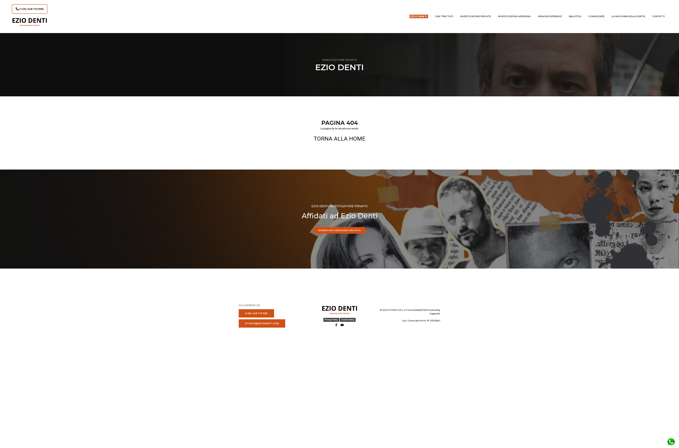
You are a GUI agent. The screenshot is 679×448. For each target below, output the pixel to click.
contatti (658, 16)
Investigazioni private (475, 16)
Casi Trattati (444, 16)
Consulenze (596, 16)
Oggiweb (435, 313)
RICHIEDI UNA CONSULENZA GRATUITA (339, 230)
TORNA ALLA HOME (339, 138)
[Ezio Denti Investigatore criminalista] (29, 22)
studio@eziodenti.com (262, 323)
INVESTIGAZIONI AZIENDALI (514, 16)
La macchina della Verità (628, 16)
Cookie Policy (347, 319)
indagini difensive (550, 16)
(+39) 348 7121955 (31, 9)
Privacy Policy (331, 319)
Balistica (575, 16)
